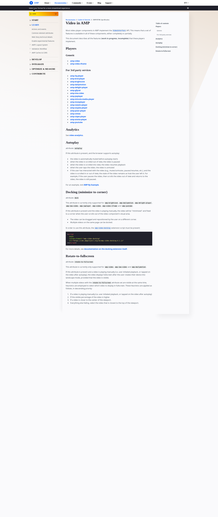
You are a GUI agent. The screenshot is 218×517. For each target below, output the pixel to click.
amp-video (75, 61)
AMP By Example (91, 185)
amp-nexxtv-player (78, 105)
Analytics (159, 39)
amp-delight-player (79, 87)
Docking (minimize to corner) (166, 47)
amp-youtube (76, 122)
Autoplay (159, 43)
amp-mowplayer (77, 102)
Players (158, 27)
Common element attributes (42, 33)
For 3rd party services (164, 35)
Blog (99, 3)
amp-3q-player (76, 76)
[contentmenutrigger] (171, 24)
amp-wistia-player (78, 119)
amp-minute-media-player (82, 99)
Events (89, 3)
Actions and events (39, 29)
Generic (159, 31)
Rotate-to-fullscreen (163, 51)
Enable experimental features (43, 41)
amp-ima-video (77, 93)
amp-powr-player (78, 110)
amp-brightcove (77, 81)
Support (108, 3)
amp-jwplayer (76, 96)
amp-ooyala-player (78, 108)
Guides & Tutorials (84, 20)
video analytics (76, 135)
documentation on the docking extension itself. (105, 249)
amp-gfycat (75, 90)
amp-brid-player (77, 78)
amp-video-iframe (78, 64)
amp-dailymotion (78, 84)
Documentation (60, 3)
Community (76, 3)
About (46, 3)
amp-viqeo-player (78, 116)
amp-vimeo (75, 113)
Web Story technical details (42, 37)
